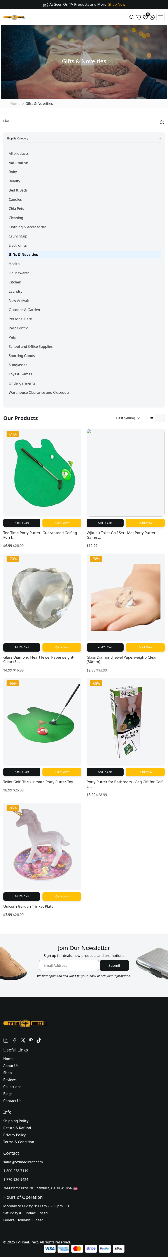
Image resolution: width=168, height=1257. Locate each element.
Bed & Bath (18, 190)
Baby (13, 171)
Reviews (10, 1079)
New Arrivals (19, 300)
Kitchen (15, 282)
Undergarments (22, 383)
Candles (15, 199)
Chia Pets (16, 208)
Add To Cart (22, 523)
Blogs (7, 1093)
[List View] (160, 418)
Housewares (19, 273)
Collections (12, 1086)
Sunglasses (18, 364)
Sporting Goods (22, 355)
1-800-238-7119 (15, 1170)
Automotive (18, 162)
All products (19, 153)
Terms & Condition (18, 1141)
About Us (11, 1065)
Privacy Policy (14, 1134)
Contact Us (12, 1100)
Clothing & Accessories (28, 227)
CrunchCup (18, 236)
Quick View (61, 523)
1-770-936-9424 (15, 1179)
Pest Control (19, 328)
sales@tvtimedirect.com (23, 1162)
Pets (12, 337)
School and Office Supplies (31, 346)
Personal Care (20, 318)
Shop (7, 1072)
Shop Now (116, 4)
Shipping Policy (15, 1120)
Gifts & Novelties (23, 254)
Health (14, 263)
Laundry (15, 291)
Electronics (18, 245)
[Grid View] (151, 418)
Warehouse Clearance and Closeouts (39, 392)
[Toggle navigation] (160, 17)
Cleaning (16, 217)
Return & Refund (17, 1127)
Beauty (14, 181)
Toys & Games (20, 374)
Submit (114, 965)
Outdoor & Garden (24, 309)
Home (15, 103)
